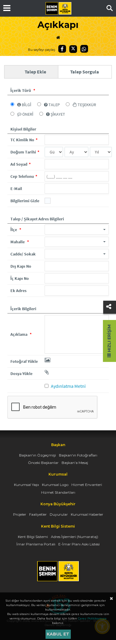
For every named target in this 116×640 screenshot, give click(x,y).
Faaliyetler (38, 514)
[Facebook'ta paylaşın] (62, 49)
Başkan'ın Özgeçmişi (37, 455)
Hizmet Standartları (58, 492)
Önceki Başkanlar (43, 462)
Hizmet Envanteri (86, 484)
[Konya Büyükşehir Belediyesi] (58, 8)
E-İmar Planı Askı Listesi (79, 544)
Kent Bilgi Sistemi (33, 536)
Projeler (19, 514)
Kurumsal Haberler (87, 514)
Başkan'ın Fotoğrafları (78, 455)
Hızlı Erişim (109, 338)
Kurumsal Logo (55, 484)
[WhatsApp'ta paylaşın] (84, 49)
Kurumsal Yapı (26, 484)
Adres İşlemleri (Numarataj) (74, 536)
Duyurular (59, 514)
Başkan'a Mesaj (75, 462)
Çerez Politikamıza (92, 618)
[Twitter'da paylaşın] (73, 49)
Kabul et (58, 634)
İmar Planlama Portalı (35, 544)
